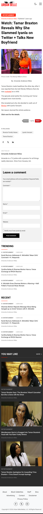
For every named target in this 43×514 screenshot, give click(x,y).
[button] (40, 4)
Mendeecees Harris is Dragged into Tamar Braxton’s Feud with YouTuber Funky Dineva (20, 433)
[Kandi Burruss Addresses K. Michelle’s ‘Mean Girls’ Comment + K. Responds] (21, 257)
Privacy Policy (22, 499)
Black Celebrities (17, 492)
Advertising (10, 496)
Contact (22, 496)
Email (5, 213)
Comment (6, 185)
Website (5, 222)
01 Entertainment (7, 252)
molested (8, 92)
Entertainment (9, 15)
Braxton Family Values (10, 132)
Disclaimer (33, 496)
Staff (29, 492)
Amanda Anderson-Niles (9, 19)
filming (3, 106)
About (5, 492)
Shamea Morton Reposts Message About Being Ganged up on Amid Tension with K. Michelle (18, 308)
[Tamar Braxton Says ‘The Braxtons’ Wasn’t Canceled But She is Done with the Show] (21, 380)
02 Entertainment (7, 266)
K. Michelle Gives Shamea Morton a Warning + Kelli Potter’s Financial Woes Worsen (20, 284)
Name (5, 204)
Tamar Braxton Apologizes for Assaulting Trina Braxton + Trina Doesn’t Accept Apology (18, 473)
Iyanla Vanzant (27, 132)
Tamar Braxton (8, 136)
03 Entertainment (7, 280)
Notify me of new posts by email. (15, 231)
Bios (37, 492)
